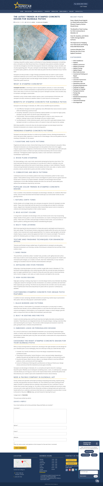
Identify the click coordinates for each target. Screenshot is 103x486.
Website (16, 437)
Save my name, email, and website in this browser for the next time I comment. (35, 444)
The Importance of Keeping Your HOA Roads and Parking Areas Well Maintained (79, 44)
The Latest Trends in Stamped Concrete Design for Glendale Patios (37, 17)
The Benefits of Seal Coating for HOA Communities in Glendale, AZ (78, 31)
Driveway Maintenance (80, 85)
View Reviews (71, 463)
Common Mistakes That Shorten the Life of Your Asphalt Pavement (77, 51)
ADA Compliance (78, 60)
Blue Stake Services (79, 72)
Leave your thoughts (42, 22)
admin (33, 22)
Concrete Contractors (79, 79)
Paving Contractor (78, 91)
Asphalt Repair (77, 70)
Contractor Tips (77, 81)
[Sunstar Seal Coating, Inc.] (23, 4)
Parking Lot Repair (78, 87)
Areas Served (63, 11)
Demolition (55, 11)
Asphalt (75, 62)
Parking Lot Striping (79, 89)
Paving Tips (76, 93)
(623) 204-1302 (82, 4)
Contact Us (78, 11)
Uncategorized (77, 102)
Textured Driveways (79, 100)
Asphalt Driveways (78, 66)
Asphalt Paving (77, 68)
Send (96, 476)
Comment (17, 408)
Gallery (71, 11)
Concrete (47, 11)
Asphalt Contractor (79, 64)
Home (21, 11)
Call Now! (94, 455)
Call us (29, 392)
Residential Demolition (80, 97)
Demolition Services (79, 83)
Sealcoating (28, 11)
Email (16, 431)
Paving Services (37, 11)
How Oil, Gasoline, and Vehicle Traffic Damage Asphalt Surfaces (79, 37)
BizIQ (81, 476)
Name (16, 425)
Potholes (75, 95)
